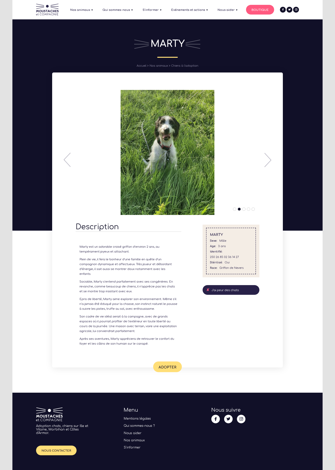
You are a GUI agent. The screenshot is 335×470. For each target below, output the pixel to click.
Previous (67, 160)
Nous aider (226, 10)
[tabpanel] (167, 152)
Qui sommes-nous (116, 10)
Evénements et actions (188, 10)
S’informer (132, 447)
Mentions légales (137, 418)
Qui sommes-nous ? (139, 426)
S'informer (150, 10)
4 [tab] (248, 209)
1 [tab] (234, 209)
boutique (260, 10)
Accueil (141, 65)
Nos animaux (80, 10)
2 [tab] (239, 209)
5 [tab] (253, 209)
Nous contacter (56, 450)
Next (268, 160)
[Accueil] (47, 14)
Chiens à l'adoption (184, 65)
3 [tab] (244, 209)
